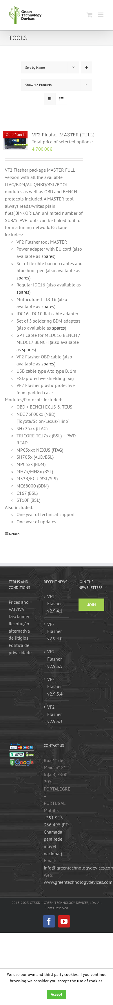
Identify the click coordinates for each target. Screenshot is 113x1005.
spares (47, 256)
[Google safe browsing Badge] (21, 762)
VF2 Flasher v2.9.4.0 (55, 631)
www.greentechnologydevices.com (78, 882)
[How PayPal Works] (21, 746)
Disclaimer (19, 616)
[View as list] (61, 99)
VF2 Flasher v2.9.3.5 (55, 659)
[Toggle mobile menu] (101, 15)
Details (14, 533)
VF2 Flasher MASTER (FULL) (63, 134)
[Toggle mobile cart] (89, 15)
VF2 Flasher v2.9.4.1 (55, 604)
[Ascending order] (86, 67)
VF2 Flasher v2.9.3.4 (55, 686)
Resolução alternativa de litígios (19, 631)
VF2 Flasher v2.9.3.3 (55, 714)
